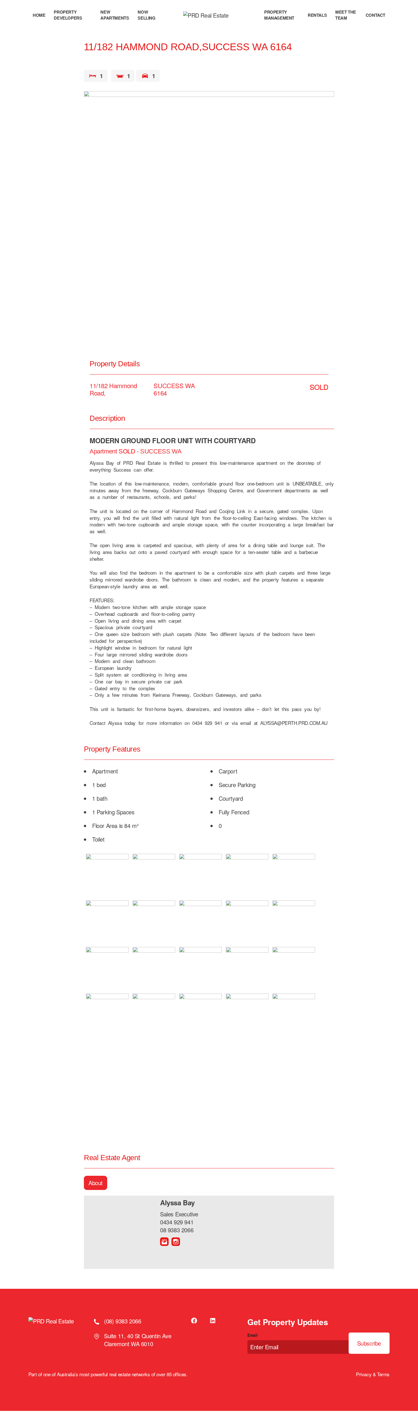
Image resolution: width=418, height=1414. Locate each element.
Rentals (317, 15)
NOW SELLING (146, 15)
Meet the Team (345, 15)
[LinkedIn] (212, 1320)
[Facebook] (194, 1320)
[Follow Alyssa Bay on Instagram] (175, 1241)
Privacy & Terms (373, 1374)
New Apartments (114, 15)
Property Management (279, 15)
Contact (375, 15)
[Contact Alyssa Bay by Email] (164, 1241)
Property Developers (68, 15)
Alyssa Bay (177, 1202)
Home (39, 15)
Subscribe (369, 1343)
